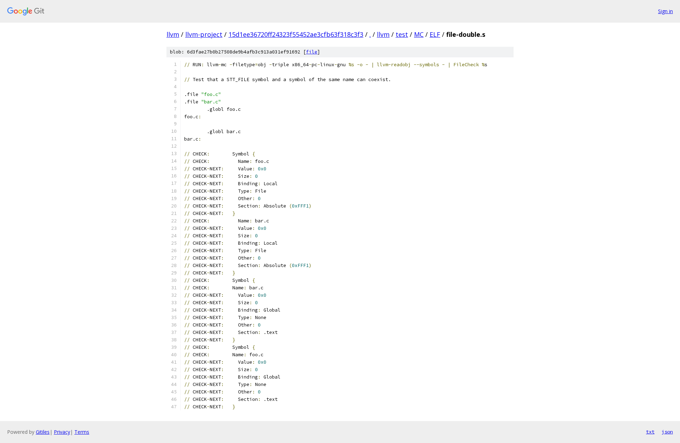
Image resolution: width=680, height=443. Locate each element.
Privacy (62, 431)
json (667, 431)
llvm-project (203, 34)
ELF (435, 34)
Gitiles (43, 431)
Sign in (665, 11)
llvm (172, 34)
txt (650, 431)
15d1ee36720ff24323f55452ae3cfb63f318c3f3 (295, 34)
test (402, 34)
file (311, 52)
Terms (81, 431)
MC (419, 34)
